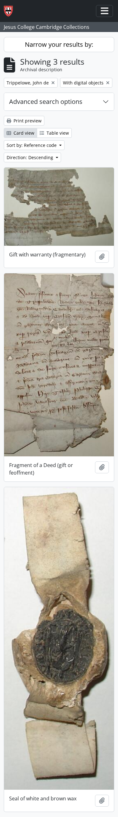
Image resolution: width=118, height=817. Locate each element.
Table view (57, 133)
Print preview (27, 121)
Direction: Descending (30, 157)
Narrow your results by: (59, 44)
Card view (23, 133)
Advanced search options (45, 101)
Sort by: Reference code (32, 145)
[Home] (11, 11)
